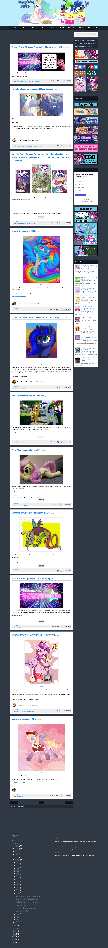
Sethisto (64, 847)
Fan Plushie (20, 505)
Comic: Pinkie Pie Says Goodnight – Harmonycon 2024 (37, 47)
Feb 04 (17, 916)
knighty (74, 847)
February (17, 859)
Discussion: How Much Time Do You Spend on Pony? (36, 317)
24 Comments (66, 387)
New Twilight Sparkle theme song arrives (85, 40)
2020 (14, 928)
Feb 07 (17, 895)
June (16, 853)
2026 (14, 839)
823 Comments (66, 795)
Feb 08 (17, 893)
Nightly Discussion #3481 (23, 230)
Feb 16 (17, 881)
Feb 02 (17, 919)
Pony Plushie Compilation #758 (26, 450)
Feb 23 (17, 870)
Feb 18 (17, 878)
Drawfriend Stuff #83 (86, 317)
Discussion (23, 388)
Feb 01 (17, 920)
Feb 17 (17, 879)
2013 (14, 939)
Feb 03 (17, 917)
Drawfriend (20, 571)
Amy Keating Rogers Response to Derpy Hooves (89, 278)
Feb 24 (17, 868)
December (17, 843)
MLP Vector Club (65, 844)
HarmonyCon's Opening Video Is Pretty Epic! (32, 578)
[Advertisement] (86, 378)
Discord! (43, 382)
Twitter (30, 140)
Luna (34, 146)
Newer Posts (14, 802)
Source (41, 284)
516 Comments (66, 309)
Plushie (25, 505)
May (16, 854)
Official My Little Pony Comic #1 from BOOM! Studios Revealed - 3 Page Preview (89, 266)
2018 (14, 931)
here (71, 850)
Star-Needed (38, 146)
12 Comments (66, 222)
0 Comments (67, 80)
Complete (22, 146)
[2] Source (14, 495)
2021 (14, 927)
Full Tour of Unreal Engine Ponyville (28, 395)
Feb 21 (17, 873)
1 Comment (67, 504)
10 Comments (66, 710)
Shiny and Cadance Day (29, 711)
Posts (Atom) (20, 806)
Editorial (80, 27)
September (17, 848)
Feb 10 (17, 890)
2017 (14, 933)
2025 (14, 840)
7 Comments (67, 441)
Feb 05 (17, 914)
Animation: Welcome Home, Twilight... (88, 359)
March (16, 857)
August (16, 850)
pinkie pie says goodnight (35, 81)
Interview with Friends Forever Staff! (84, 46)
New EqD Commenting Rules (19, 296)
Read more (41, 217)
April (16, 856)
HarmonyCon (27, 81)
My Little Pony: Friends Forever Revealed (85, 43)
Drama (26, 146)
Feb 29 (17, 860)
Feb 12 (17, 887)
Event (22, 711)
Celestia (18, 146)
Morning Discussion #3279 (24, 718)
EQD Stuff (18, 711)
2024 (14, 842)
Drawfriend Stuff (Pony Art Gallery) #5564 (87, 289)
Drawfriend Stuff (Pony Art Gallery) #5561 (87, 327)
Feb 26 (17, 865)
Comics (62, 27)
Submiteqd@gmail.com (30, 694)
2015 (14, 936)
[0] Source (14, 561)
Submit (90, 27)
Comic (17, 81)
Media (52, 27)
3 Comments (67, 570)
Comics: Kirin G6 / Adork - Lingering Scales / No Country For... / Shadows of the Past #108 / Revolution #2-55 (88, 309)
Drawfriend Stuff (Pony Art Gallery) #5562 (87, 349)
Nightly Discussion (20, 310)
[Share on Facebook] (58, 80)
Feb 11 (17, 888)
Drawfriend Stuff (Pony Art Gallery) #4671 (30, 512)
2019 (14, 930)
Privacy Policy (58, 852)
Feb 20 (17, 874)
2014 (14, 938)
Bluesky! (36, 140)
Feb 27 (17, 864)
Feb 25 (17, 867)
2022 (14, 925)
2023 (14, 924)
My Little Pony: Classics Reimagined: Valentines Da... (28, 899)
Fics (43, 27)
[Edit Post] (32, 80)
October (16, 846)
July (15, 851)
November (17, 845)
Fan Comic (21, 81)
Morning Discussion (20, 796)
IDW (29, 223)
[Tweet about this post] (61, 80)
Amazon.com (61, 857)
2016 (14, 934)
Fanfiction (30, 146)
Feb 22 (17, 871)
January (16, 922)
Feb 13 (17, 885)
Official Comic (37, 223)
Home (14, 27)
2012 (14, 941)
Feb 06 (17, 913)
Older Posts (69, 802)
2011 (14, 942)
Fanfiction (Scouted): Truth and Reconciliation (33, 88)
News (33, 27)
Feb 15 (17, 882)
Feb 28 (17, 862)
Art (24, 27)
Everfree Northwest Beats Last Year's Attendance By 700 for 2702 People (88, 337)
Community (71, 27)
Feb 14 (17, 884)
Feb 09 (17, 892)
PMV (20, 627)
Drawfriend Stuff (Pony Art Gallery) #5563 (87, 298)
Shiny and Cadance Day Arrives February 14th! (33, 634)
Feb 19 (17, 876)
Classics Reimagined (20, 223)
